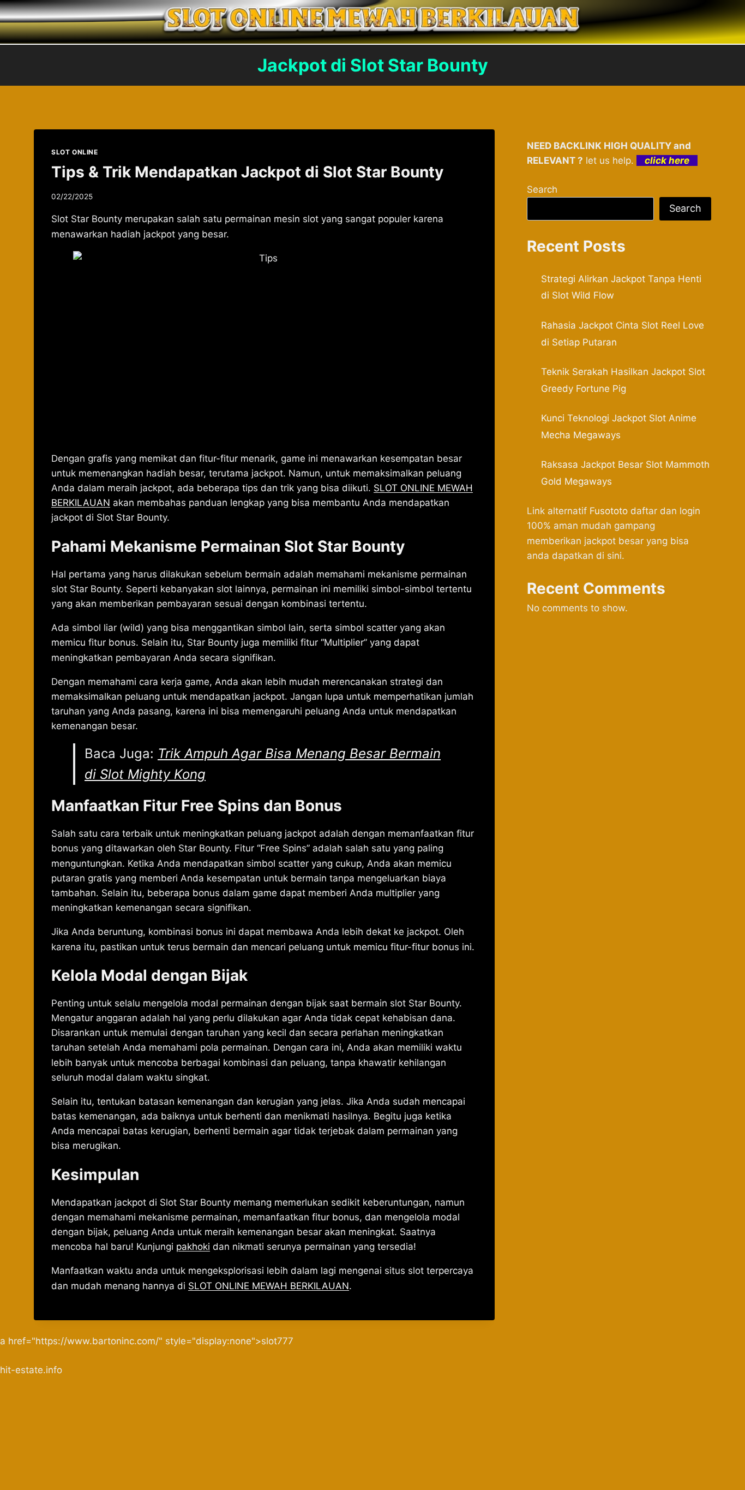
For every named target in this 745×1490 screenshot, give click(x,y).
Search (542, 189)
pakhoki (193, 1246)
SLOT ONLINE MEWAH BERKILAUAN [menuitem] (268, 1285)
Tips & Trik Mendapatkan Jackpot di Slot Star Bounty (247, 172)
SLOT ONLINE (74, 152)
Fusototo (609, 510)
